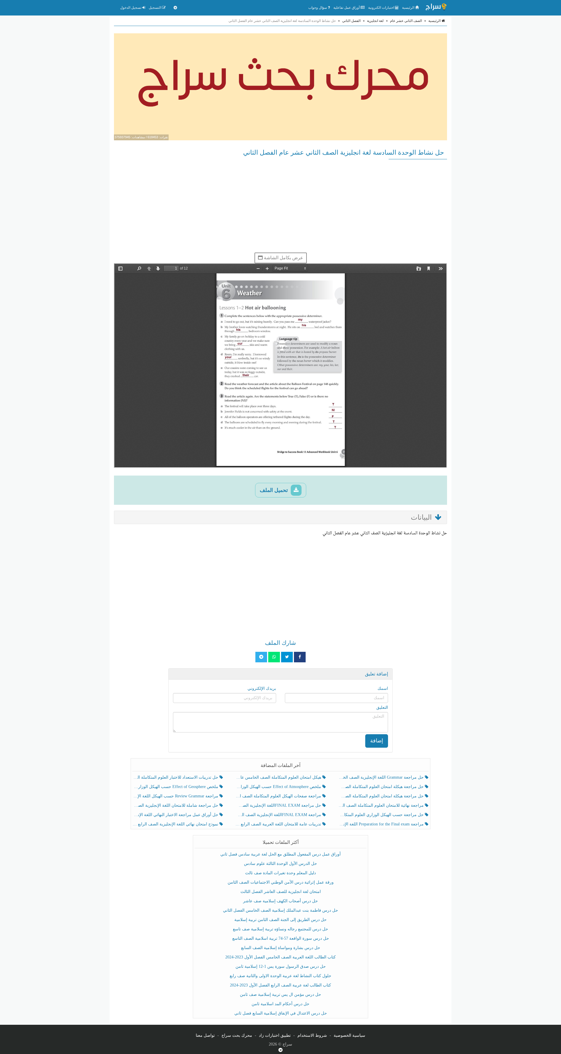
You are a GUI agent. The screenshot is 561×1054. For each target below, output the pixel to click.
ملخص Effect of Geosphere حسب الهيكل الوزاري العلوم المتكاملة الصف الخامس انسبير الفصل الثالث (176, 787)
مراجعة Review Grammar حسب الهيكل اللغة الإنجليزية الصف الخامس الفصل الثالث (176, 796)
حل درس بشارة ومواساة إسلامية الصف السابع (280, 948)
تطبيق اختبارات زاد (275, 1035)
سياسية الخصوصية (349, 1035)
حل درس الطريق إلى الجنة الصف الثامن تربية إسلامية (280, 920)
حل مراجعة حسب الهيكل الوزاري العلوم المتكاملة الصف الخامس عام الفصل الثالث (381, 815)
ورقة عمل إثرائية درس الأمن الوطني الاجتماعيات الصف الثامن (281, 882)
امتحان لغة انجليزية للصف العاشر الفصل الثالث (280, 891)
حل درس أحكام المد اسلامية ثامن (280, 1004)
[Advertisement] (280, 206)
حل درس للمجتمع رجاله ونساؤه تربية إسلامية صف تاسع (280, 929)
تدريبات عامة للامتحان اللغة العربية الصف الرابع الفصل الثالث (278, 824)
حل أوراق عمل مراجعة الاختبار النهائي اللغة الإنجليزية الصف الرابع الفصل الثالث (176, 815)
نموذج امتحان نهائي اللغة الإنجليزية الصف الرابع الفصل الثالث (176, 824)
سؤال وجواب (318, 8)
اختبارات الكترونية (381, 8)
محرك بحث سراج (236, 1035)
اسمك (383, 688)
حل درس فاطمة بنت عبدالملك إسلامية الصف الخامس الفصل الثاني (280, 910)
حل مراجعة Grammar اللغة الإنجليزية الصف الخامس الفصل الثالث (381, 777)
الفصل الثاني (351, 21)
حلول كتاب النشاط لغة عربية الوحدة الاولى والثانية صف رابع (280, 976)
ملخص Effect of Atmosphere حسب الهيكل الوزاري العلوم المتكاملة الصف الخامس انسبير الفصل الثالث (278, 787)
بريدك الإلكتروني (261, 688)
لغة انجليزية (375, 21)
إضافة (376, 741)
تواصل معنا (205, 1035)
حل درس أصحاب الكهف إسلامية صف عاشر (280, 901)
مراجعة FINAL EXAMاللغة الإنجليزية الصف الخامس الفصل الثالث (278, 815)
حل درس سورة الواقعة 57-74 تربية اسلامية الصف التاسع (280, 938)
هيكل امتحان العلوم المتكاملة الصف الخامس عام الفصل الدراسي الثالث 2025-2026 (278, 777)
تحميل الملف (274, 490)
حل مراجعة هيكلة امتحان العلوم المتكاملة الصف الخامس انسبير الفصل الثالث (381, 787)
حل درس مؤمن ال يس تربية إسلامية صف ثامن (280, 994)
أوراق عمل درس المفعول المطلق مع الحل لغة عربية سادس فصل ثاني (280, 854)
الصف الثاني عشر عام (406, 21)
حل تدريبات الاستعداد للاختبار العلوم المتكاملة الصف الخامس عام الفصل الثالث (176, 777)
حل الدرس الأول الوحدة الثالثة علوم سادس (280, 863)
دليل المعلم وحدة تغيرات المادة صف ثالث (280, 873)
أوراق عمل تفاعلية (347, 8)
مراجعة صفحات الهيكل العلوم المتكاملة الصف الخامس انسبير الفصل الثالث (278, 796)
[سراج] (435, 7)
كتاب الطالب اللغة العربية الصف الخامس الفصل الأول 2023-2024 (280, 957)
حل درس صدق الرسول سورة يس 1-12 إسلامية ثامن (281, 966)
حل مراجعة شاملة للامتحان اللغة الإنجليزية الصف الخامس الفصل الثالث (176, 805)
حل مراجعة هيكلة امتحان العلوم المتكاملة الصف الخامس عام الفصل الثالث (381, 796)
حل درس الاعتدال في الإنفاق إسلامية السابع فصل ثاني (280, 1013)
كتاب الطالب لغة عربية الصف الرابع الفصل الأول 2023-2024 (280, 985)
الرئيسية (408, 8)
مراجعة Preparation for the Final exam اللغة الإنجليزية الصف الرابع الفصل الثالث (381, 824)
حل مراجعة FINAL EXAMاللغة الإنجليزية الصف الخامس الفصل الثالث (278, 805)
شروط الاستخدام (312, 1035)
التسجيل (155, 8)
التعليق (382, 707)
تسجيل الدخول (131, 8)
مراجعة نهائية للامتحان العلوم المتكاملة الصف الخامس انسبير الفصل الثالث (381, 805)
